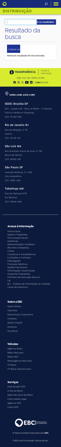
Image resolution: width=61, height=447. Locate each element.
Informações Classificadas (21, 270)
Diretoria (12, 327)
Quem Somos (14, 306)
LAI (9, 280)
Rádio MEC (13, 357)
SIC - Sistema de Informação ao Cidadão (28, 284)
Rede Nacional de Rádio (20, 395)
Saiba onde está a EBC (22, 94)
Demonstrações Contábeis (21, 244)
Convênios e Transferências (21, 254)
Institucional (13, 231)
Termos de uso (41, 440)
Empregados (14, 261)
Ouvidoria (12, 331)
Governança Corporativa (20, 314)
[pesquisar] (46, 4)
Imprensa (12, 310)
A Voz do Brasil (15, 391)
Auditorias (12, 241)
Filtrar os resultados (43, 22)
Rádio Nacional (15, 352)
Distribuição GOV (16, 386)
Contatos (12, 318)
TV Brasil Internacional (19, 369)
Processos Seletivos (17, 264)
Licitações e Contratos (19, 257)
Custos (10, 251)
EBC (46, 433)
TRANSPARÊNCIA (25, 72)
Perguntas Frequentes (18, 274)
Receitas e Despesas (18, 247)
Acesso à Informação (46, 72)
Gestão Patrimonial (17, 267)
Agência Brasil (14, 348)
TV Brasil (11, 365)
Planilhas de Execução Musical (23, 277)
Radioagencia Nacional (19, 361)
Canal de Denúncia (17, 287)
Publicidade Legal (17, 399)
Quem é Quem (14, 322)
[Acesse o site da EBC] (30, 423)
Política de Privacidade (23, 440)
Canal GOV (13, 407)
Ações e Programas (17, 234)
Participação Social (17, 238)
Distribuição (17, 11)
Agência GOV (14, 403)
